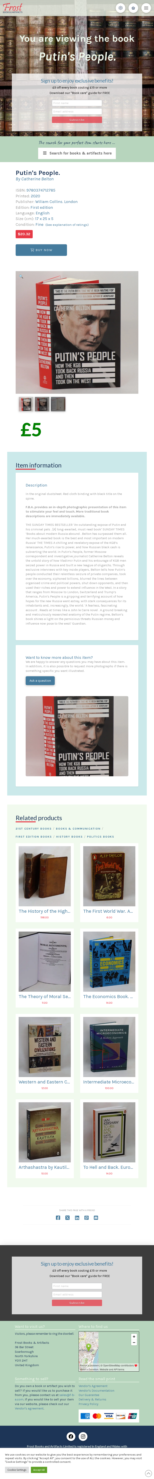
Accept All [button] (39, 1469)
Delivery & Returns (92, 1399)
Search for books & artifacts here (81, 153)
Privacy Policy (88, 1404)
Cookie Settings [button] (16, 1469)
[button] (120, 8)
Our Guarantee (89, 1395)
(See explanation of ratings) (67, 225)
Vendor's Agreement (93, 1386)
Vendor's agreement (29, 1408)
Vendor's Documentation (96, 1390)
